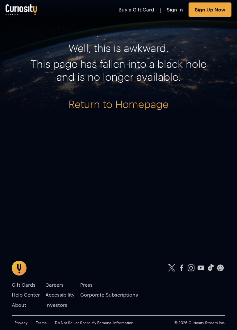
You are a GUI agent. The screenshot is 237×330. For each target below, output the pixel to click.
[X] (172, 268)
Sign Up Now (210, 9)
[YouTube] (201, 268)
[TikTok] (211, 268)
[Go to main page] (21, 9)
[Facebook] (181, 268)
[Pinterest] (220, 268)
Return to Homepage (118, 104)
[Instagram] (191, 268)
